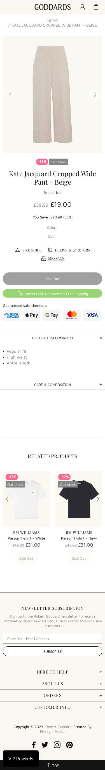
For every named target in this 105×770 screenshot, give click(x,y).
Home (52, 20)
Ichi (58, 192)
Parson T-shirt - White (26, 538)
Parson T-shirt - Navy (79, 538)
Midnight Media (52, 731)
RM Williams (26, 532)
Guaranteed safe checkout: (25, 305)
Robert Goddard (53, 7)
